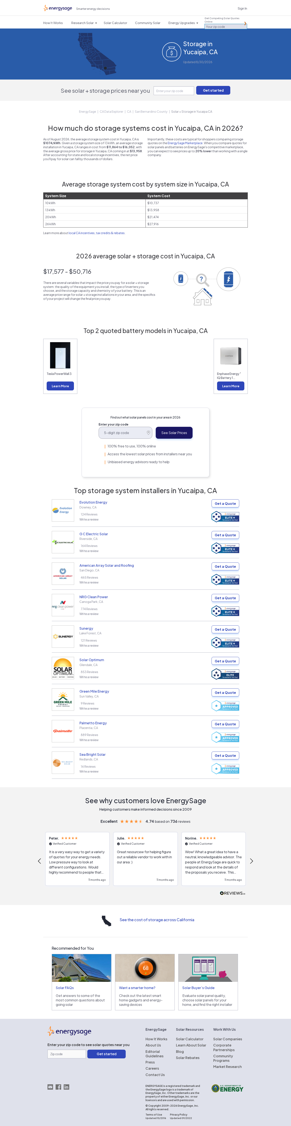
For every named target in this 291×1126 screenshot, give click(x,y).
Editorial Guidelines (155, 1053)
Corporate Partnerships (224, 1047)
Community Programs (223, 1058)
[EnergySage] (69, 1034)
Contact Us (155, 1074)
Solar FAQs (65, 987)
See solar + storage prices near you (105, 90)
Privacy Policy (178, 1114)
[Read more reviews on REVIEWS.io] (232, 893)
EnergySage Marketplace (185, 143)
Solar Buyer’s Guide (198, 987)
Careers (152, 1068)
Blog (180, 1051)
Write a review (89, 519)
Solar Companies (227, 1039)
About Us (153, 1045)
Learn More (60, 386)
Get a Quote (225, 503)
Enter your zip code (113, 424)
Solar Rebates (188, 1057)
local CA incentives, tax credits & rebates (97, 233)
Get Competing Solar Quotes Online (222, 20)
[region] (145, 861)
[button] (40, 861)
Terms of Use (154, 1114)
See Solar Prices (174, 432)
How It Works (156, 1039)
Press (150, 1062)
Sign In (242, 8)
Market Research (227, 1066)
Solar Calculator (189, 1039)
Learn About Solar (191, 1045)
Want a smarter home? (137, 987)
